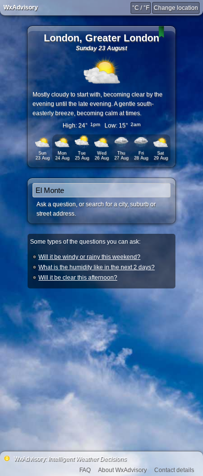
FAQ (85, 470)
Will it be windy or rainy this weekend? (89, 257)
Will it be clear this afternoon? (77, 277)
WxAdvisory (20, 7)
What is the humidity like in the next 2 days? (96, 267)
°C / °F (140, 7)
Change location (176, 7)
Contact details (174, 470)
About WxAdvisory (122, 470)
